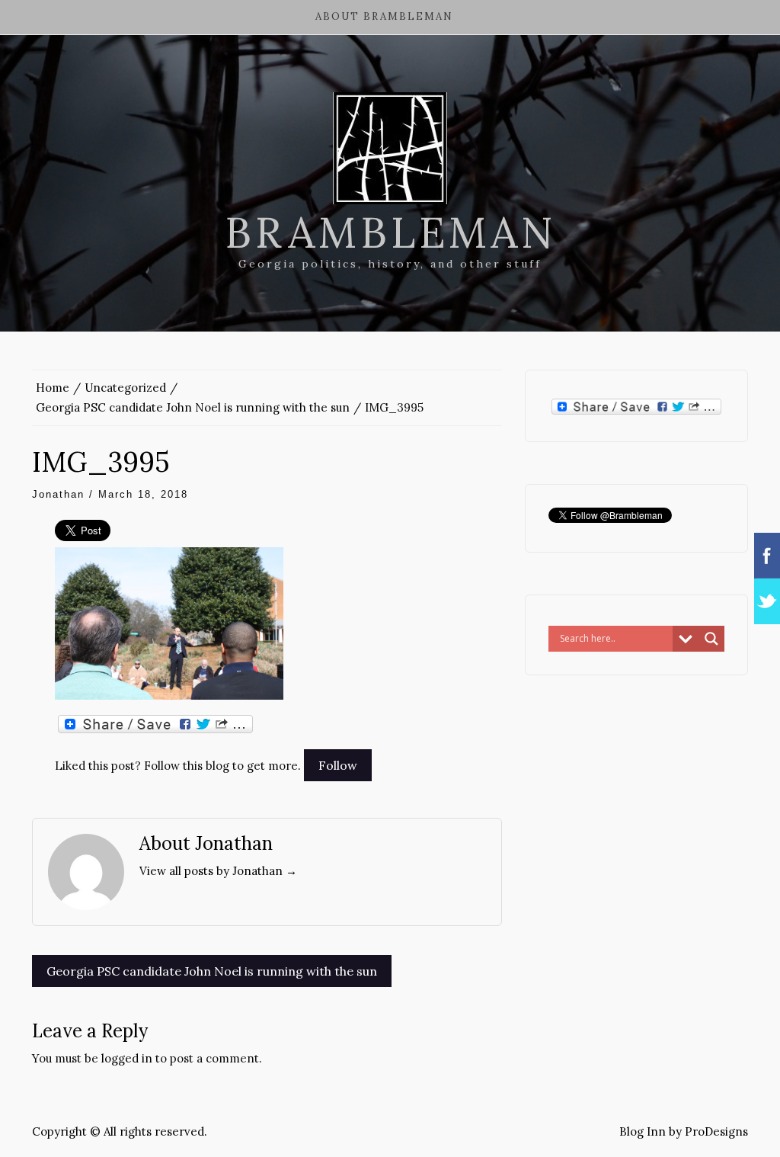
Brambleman (390, 232)
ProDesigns (716, 1131)
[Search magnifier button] (711, 639)
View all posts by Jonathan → (218, 871)
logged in (126, 1058)
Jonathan (58, 494)
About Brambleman (384, 16)
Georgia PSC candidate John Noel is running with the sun (211, 971)
